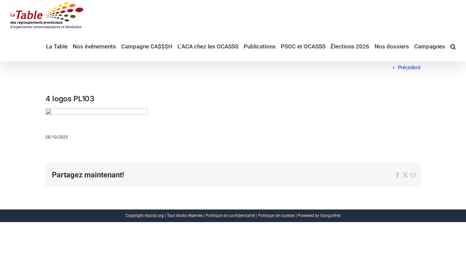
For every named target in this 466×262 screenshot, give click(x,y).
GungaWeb (330, 215)
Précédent (409, 67)
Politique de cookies (276, 215)
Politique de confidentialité (230, 215)
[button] (453, 46)
